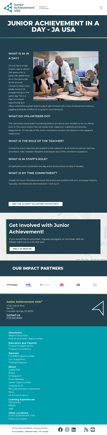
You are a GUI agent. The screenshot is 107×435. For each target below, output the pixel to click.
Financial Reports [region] (17, 362)
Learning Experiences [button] (21, 399)
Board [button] (11, 373)
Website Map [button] (31, 431)
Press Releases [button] (16, 379)
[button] (61, 430)
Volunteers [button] (15, 333)
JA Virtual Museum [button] (18, 395)
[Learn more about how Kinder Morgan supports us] (12, 285)
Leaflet (78, 259)
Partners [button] (13, 353)
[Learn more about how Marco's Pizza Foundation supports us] (78, 285)
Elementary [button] (14, 402)
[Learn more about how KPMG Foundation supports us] (28, 285)
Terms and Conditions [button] (22, 428)
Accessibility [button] (17, 431)
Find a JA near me (22, 249)
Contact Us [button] (13, 315)
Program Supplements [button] (20, 346)
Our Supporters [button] (16, 359)
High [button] (10, 408)
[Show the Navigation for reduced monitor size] (101, 7)
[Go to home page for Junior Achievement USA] (26, 7)
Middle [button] (12, 405)
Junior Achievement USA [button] (21, 415)
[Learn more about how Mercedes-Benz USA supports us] (94, 285)
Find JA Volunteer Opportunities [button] (25, 338)
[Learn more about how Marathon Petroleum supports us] (61, 285)
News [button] (11, 392)
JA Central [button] (43, 431)
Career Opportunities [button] (19, 382)
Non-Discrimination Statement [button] (24, 389)
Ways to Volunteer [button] (18, 335)
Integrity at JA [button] (15, 385)
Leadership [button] (14, 369)
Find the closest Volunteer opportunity (35, 204)
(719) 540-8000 (14, 318)
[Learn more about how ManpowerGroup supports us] (45, 285)
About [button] (12, 367)
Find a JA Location (17, 419)
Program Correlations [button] (19, 349)
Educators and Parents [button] (22, 343)
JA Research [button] (14, 376)
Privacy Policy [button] (40, 428)
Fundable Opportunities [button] (21, 356)
